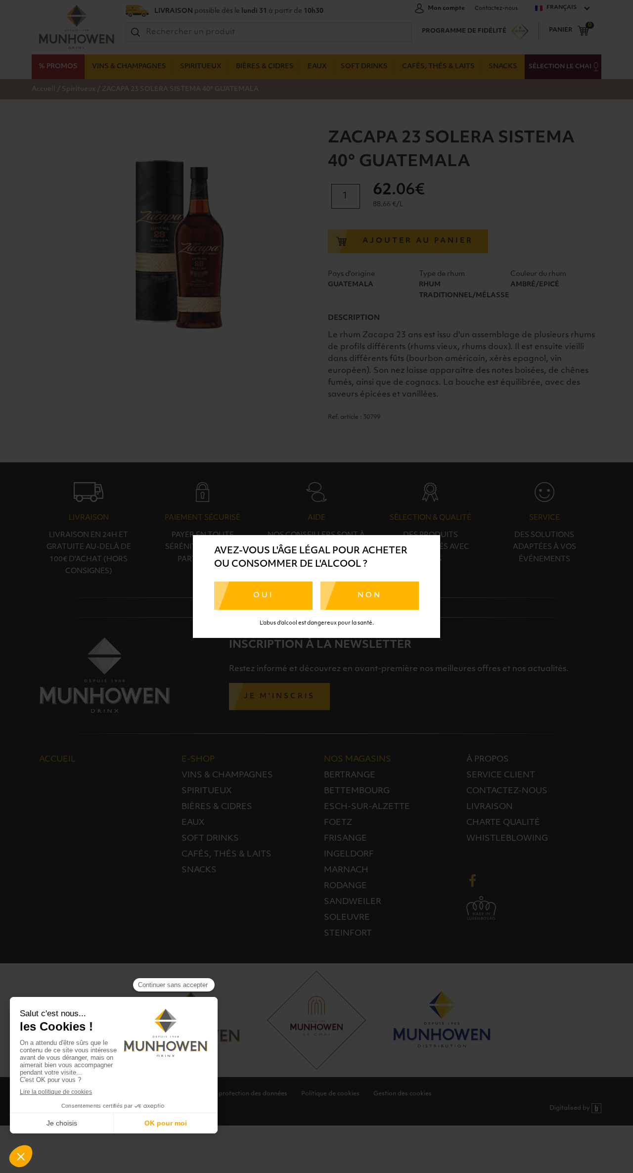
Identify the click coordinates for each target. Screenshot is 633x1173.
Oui (263, 595)
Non (370, 595)
